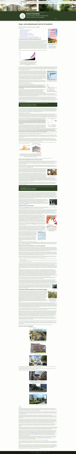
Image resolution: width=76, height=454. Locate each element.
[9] (30, 272)
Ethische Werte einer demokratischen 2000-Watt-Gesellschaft (26, 34)
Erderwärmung (37, 26)
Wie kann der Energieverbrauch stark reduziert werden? (26, 33)
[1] (43, 45)
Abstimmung (20, 323)
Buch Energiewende (36, 2)
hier (55, 47)
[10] (33, 275)
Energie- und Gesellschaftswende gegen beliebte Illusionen (32, 37)
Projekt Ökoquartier (41, 2)
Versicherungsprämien (34, 432)
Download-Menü (29, 167)
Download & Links (38, 74)
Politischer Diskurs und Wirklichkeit (23, 32)
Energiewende (31, 2)
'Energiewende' (20, 26)
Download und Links (52, 2)
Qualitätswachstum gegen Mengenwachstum (25, 30)
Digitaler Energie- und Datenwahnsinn (24, 31)
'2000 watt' (34, 26)
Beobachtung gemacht (32, 437)
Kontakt (56, 2)
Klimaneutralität (30, 26)
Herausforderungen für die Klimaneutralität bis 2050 (25, 29)
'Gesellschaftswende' (25, 26)
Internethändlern (50, 44)
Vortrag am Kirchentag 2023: (23, 37)
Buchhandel (53, 43)
